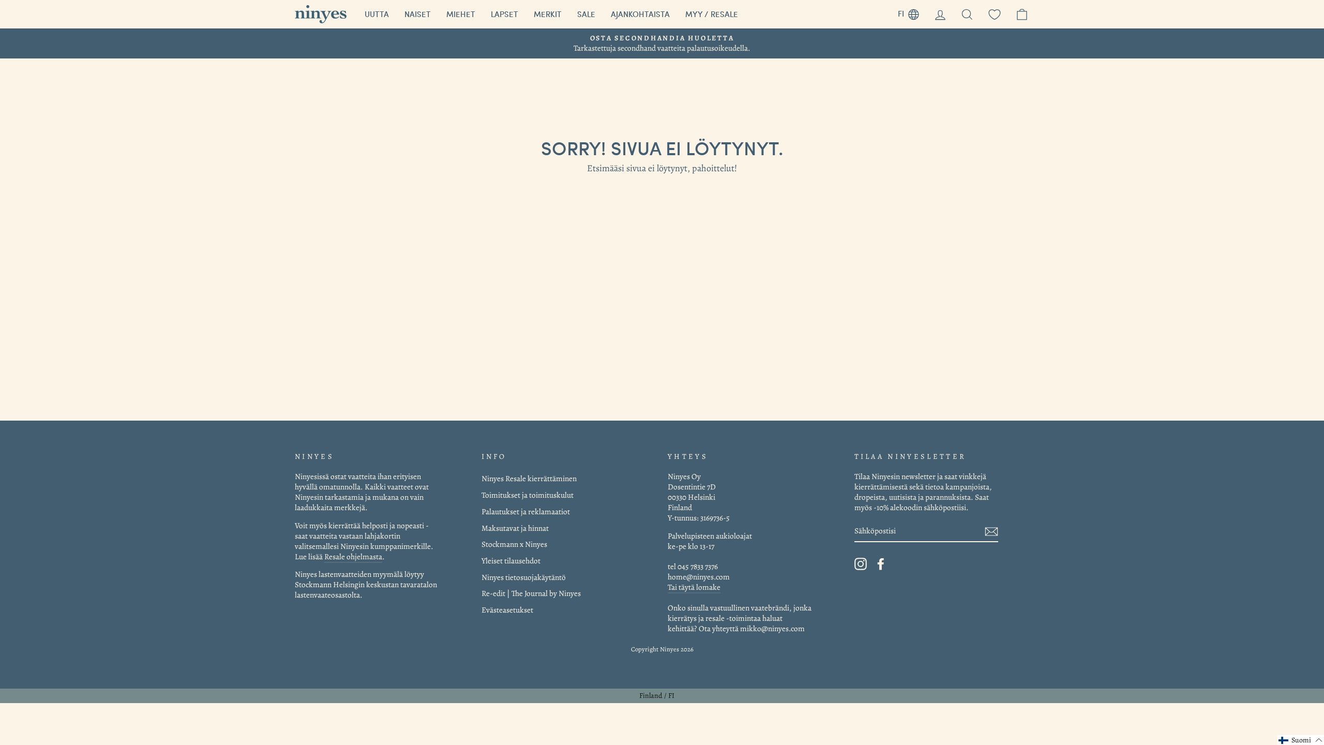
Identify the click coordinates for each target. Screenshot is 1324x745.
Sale (586, 14)
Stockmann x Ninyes (514, 544)
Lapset (504, 14)
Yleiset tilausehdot (511, 560)
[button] (1300, 740)
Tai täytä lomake (694, 587)
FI (912, 12)
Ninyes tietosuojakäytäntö (524, 577)
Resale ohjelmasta (353, 556)
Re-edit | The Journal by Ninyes (531, 593)
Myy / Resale (711, 14)
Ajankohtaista (640, 14)
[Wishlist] (994, 14)
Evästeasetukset (507, 609)
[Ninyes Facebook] (881, 564)
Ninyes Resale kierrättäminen (529, 478)
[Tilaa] (991, 531)
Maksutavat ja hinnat (515, 528)
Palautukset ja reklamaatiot (526, 511)
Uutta (377, 14)
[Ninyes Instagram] (860, 564)
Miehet (460, 14)
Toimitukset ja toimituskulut (528, 494)
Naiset (417, 14)
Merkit (548, 14)
